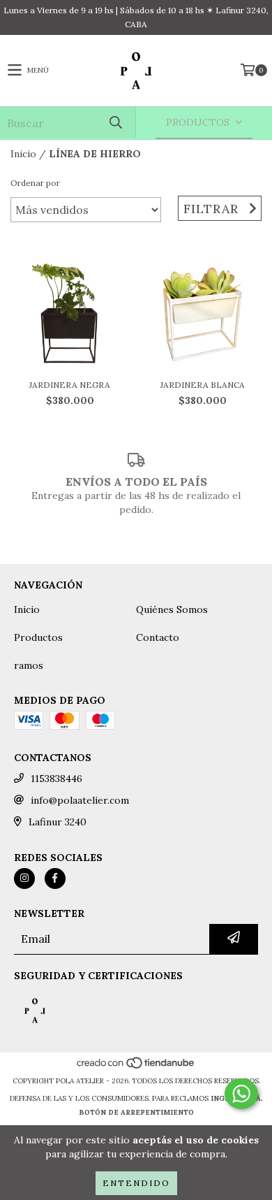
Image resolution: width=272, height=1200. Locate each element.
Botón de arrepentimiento (136, 1112)
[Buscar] (115, 122)
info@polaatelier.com (80, 800)
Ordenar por (35, 183)
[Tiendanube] (136, 1066)
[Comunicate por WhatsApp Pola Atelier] (241, 1093)
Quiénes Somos (172, 609)
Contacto (157, 637)
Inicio (23, 153)
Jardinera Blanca (202, 384)
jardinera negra (69, 384)
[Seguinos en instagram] (24, 878)
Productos (38, 637)
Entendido (136, 1183)
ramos (28, 665)
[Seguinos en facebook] (55, 878)
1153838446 (56, 778)
